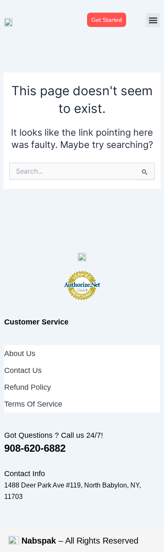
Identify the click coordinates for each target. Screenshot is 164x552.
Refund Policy (27, 387)
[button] (153, 20)
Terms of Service (33, 404)
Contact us (23, 370)
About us (19, 353)
